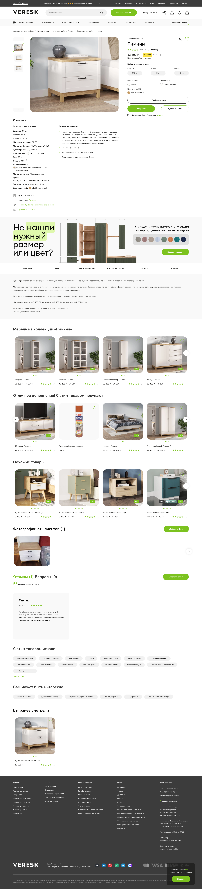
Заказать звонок (123, 12)
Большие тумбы (89, 665)
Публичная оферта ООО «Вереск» (130, 813)
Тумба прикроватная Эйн (158, 512)
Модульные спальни (25, 658)
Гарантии (174, 268)
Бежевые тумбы (111, 665)
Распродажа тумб (134, 665)
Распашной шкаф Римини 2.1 (160, 446)
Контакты (161, 3)
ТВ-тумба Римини (23, 446)
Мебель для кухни (20, 810)
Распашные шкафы (20, 791)
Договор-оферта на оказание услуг (131, 817)
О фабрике (117, 3)
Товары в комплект (86, 268)
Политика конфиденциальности (129, 810)
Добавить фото (176, 529)
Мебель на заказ (85, 787)
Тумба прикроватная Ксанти (71, 512)
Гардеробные (133, 697)
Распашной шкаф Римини (114, 379)
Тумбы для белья (23, 665)
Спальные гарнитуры (51, 658)
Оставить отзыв (176, 577)
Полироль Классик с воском (71, 446)
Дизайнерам (173, 3)
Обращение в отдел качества (128, 821)
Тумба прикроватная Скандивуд (29, 512)
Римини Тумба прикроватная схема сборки (37, 205)
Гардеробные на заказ (87, 798)
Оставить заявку (175, 252)
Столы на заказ (84, 806)
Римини (32, 200)
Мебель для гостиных (21, 802)
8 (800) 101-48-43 (170, 792)
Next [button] (186, 353)
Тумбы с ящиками (134, 658)
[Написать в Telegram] (164, 12)
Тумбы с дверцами (111, 697)
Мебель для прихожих (22, 798)
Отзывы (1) (57, 268)
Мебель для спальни (25, 671)
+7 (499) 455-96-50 (171, 788)
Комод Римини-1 (154, 379)
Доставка (129, 3)
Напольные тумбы (110, 658)
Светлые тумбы (46, 665)
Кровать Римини (110, 446)
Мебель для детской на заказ (89, 813)
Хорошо (180, 879)
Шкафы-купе (18, 787)
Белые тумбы (74, 658)
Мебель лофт (18, 813)
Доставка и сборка (115, 268)
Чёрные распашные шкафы (158, 697)
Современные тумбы (159, 658)
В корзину (141, 108)
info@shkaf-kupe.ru (172, 796)
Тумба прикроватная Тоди (114, 512)
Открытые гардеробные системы (81, 697)
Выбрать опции (159, 100)
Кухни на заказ (84, 795)
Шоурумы (140, 3)
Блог (152, 3)
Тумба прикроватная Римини (27, 760)
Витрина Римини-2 (67, 379)
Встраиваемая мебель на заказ (90, 810)
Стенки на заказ (84, 802)
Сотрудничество (123, 806)
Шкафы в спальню (24, 697)
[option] (72, 4)
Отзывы (120, 791)
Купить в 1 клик (175, 108)
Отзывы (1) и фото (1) (149, 49)
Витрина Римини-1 (23, 379)
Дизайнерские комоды (50, 697)
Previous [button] (16, 419)
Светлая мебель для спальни (162, 665)
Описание (27, 268)
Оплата (144, 268)
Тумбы (91, 658)
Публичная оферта (26, 209)
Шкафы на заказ (84, 791)
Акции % (185, 3)
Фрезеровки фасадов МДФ (128, 825)
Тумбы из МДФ (67, 665)
